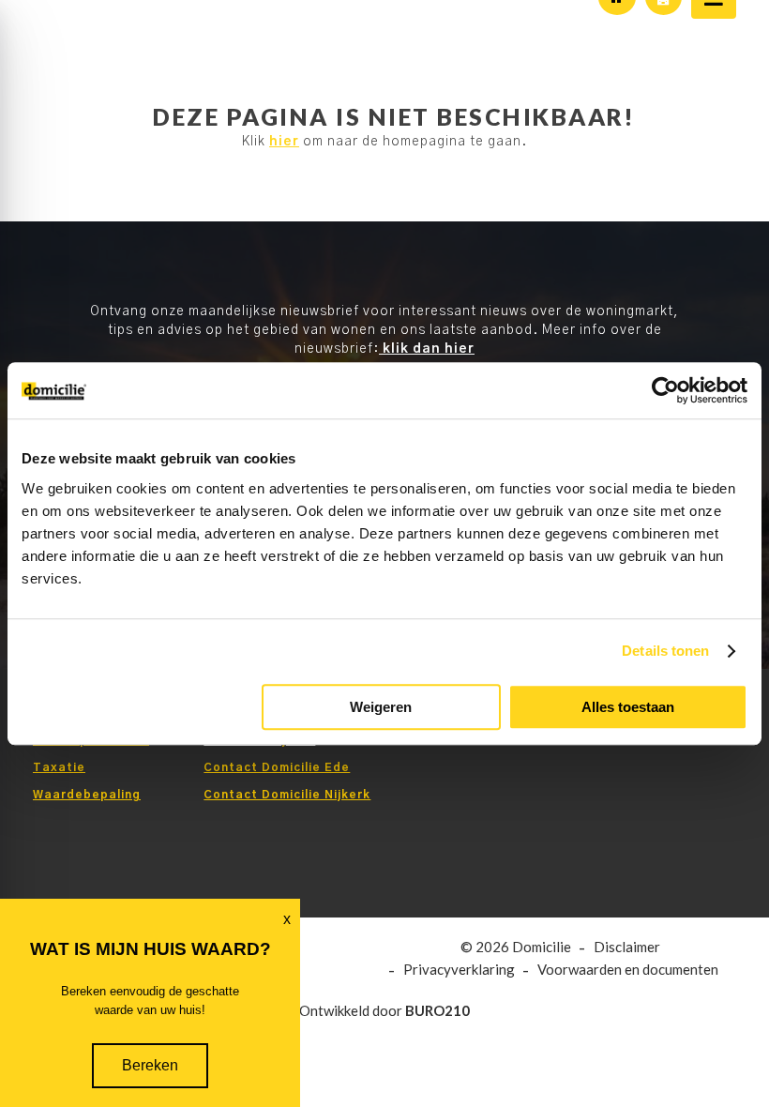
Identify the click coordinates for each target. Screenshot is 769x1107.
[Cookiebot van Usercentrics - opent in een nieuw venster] (665, 390)
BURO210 (437, 1010)
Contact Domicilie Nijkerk (287, 794)
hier (284, 141)
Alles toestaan (627, 707)
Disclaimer (627, 947)
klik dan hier (427, 349)
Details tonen (665, 651)
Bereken (150, 1065)
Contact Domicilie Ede (277, 767)
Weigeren (381, 707)
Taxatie (59, 767)
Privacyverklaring (459, 970)
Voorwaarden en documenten (627, 970)
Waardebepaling (87, 794)
